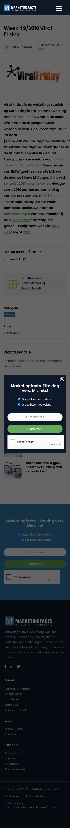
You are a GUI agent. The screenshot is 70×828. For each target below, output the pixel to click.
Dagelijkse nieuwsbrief (37, 399)
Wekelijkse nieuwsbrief (37, 404)
